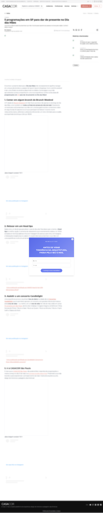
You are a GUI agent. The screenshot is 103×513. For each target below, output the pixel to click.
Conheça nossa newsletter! (51, 270)
